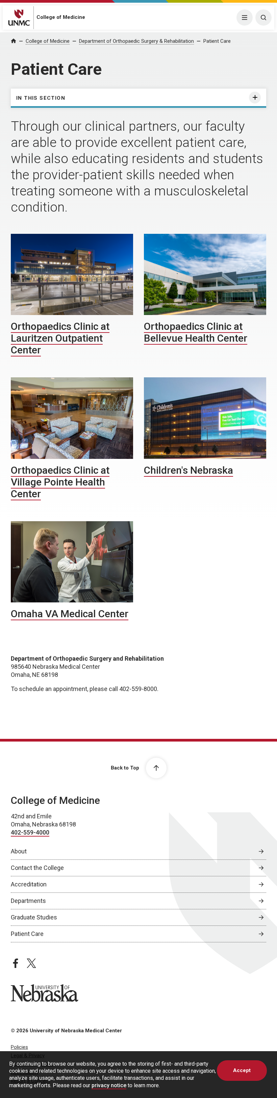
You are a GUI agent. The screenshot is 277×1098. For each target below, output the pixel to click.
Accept (242, 1070)
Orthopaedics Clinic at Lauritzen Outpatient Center (60, 338)
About (19, 851)
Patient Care (217, 41)
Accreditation (29, 884)
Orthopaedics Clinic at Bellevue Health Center (195, 332)
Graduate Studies (34, 917)
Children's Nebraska (188, 470)
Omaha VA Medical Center (69, 614)
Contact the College (37, 867)
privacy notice (109, 1085)
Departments (28, 900)
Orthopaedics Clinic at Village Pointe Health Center (60, 482)
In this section (40, 98)
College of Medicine (60, 17)
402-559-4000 (30, 832)
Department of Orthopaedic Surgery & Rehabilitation (136, 41)
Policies (19, 1047)
